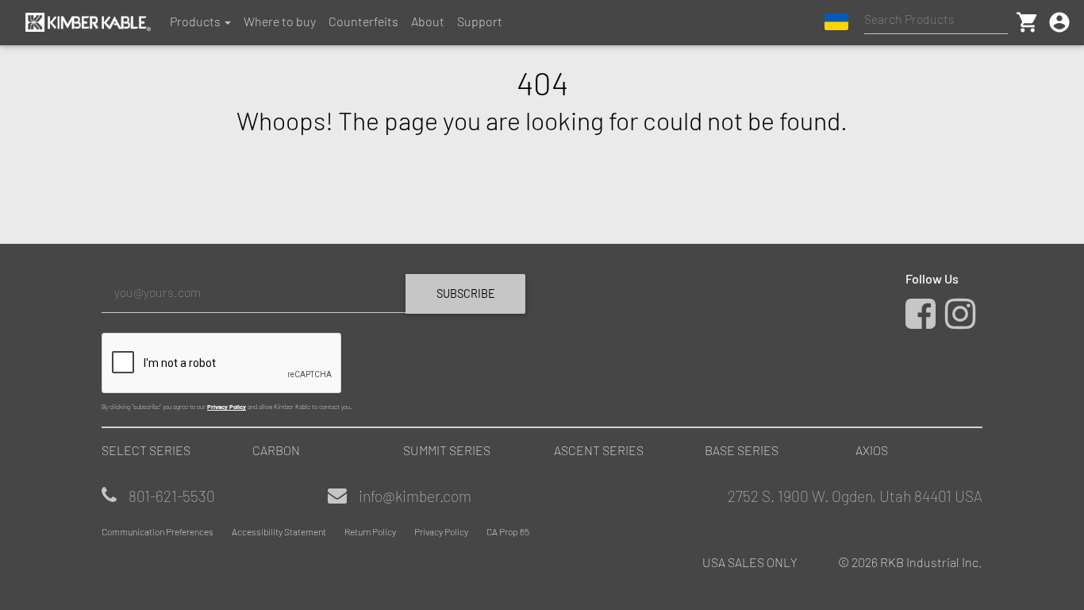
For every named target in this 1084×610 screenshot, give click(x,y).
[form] (316, 341)
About (427, 21)
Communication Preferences (157, 531)
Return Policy (370, 531)
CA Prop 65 (507, 531)
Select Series (146, 450)
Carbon (276, 450)
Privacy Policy (226, 407)
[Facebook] (924, 321)
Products (195, 21)
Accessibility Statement (279, 531)
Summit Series (446, 450)
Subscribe (465, 293)
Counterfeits (363, 21)
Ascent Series (599, 450)
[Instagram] (963, 321)
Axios (871, 450)
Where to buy (280, 21)
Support (479, 21)
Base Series (741, 450)
